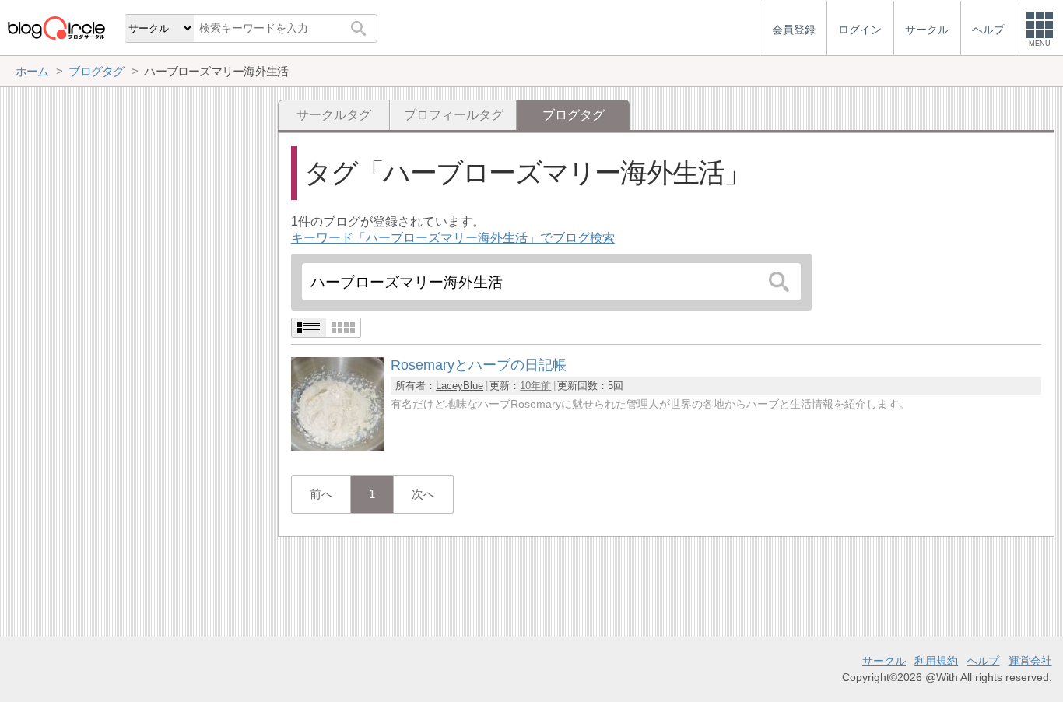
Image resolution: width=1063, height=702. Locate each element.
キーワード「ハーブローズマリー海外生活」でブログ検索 (453, 237)
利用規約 (936, 661)
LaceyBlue (459, 385)
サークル (884, 661)
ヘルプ (983, 661)
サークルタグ (333, 114)
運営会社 (1030, 661)
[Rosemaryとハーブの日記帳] (337, 446)
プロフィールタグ (453, 114)
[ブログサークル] (56, 27)
